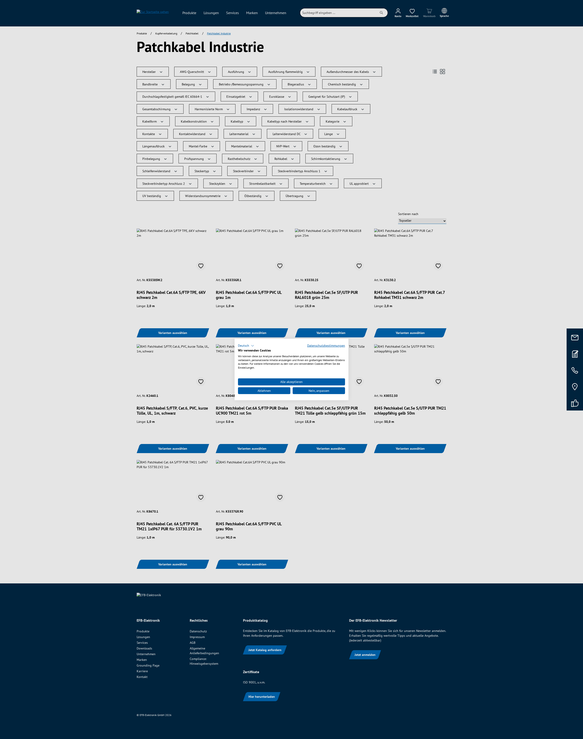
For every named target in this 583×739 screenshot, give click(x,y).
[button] (246, 346)
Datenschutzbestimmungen (326, 346)
